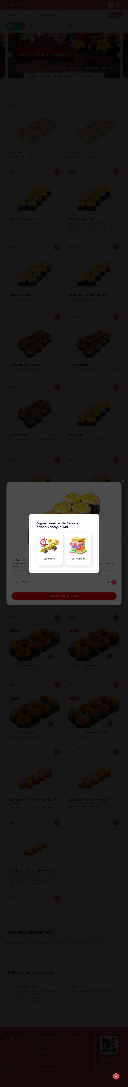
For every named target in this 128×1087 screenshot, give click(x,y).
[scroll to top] (116, 1076)
